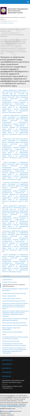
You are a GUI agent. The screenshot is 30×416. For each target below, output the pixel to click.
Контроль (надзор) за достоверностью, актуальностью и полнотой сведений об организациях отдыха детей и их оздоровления (14, 350)
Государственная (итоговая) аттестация (14, 293)
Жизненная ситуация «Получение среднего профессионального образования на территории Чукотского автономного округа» (15, 305)
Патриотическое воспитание (11, 341)
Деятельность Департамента (9, 33)
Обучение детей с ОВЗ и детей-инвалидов (14, 325)
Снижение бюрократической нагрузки (13, 301)
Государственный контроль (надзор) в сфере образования (13, 285)
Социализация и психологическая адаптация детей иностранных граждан (14, 344)
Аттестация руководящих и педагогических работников (15, 289)
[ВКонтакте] (3, 390)
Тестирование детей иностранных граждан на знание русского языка (15, 338)
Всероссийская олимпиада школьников (14, 323)
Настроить (10, 415)
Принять (3, 415)
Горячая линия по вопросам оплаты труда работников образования (15, 319)
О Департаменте (7, 279)
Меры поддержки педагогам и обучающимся (11, 328)
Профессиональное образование (12, 332)
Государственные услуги (9, 282)
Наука (4, 334)
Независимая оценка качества (11, 298)
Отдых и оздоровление (9, 296)
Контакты (5, 384)
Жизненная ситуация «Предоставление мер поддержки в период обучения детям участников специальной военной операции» (15, 313)
